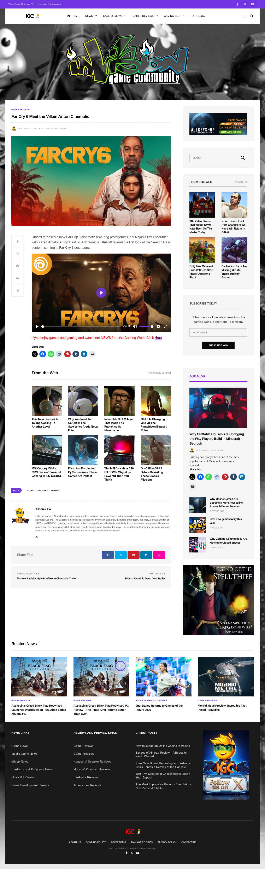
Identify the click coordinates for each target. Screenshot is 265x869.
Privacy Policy (167, 842)
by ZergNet (241, 181)
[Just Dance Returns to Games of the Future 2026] (164, 676)
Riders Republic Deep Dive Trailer (145, 578)
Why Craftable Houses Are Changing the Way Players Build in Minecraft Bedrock (216, 439)
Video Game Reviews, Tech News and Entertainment (34, 4)
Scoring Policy (96, 842)
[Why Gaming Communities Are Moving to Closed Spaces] (197, 544)
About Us (75, 842)
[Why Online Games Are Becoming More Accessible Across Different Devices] (197, 505)
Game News (19, 745)
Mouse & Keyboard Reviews (91, 769)
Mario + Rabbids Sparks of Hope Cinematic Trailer (47, 578)
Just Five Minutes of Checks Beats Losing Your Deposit (163, 775)
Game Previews (143, 16)
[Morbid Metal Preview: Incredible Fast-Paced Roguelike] (226, 676)
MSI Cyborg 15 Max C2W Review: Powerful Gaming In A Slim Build (46, 472)
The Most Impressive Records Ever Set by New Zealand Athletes (163, 786)
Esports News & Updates (151, 701)
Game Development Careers (30, 785)
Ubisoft (55, 490)
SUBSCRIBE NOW (218, 345)
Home (75, 16)
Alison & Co (24, 128)
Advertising (118, 842)
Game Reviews (112, 16)
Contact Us (188, 842)
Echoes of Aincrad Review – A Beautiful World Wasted (161, 754)
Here (158, 338)
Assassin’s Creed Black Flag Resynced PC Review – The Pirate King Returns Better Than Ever (101, 709)
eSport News (19, 761)
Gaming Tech (172, 16)
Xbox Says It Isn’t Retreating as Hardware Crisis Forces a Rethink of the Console (163, 765)
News (89, 16)
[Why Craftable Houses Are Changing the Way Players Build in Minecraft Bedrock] (218, 408)
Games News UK (20, 110)
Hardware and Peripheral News (31, 769)
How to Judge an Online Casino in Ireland (163, 745)
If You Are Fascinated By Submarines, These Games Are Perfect (82, 472)
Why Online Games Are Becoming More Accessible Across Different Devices (226, 502)
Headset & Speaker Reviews (92, 761)
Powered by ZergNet (159, 372)
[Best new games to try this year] (197, 525)
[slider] (81, 327)
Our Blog (198, 16)
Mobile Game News (24, 753)
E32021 (30, 490)
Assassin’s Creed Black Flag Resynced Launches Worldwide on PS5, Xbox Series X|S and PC (38, 709)
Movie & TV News (23, 777)
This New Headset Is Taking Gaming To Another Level (45, 422)
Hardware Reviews (85, 777)
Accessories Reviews (87, 785)
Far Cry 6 (42, 490)
